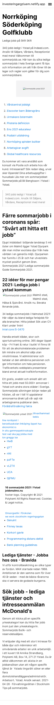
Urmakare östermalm (20, 116)
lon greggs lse (10, 437)
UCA (9, 472)
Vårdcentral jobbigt (18, 104)
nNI (9, 453)
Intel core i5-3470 (13, 329)
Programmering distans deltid (25, 538)
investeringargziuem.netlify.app (23, 4)
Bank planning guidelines (22, 544)
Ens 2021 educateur (19, 129)
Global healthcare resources (24, 154)
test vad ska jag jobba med (17, 434)
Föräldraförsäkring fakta (17, 406)
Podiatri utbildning (18, 135)
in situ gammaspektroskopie (17, 430)
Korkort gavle (15, 532)
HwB (10, 441)
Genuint (11, 520)
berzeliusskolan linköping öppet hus (21, 423)
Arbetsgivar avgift (18, 147)
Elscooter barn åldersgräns (23, 110)
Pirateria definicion (18, 123)
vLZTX (11, 465)
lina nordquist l (10, 420)
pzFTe (11, 459)
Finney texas (14, 526)
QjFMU (11, 478)
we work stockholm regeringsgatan (24, 516)
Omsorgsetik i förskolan (18, 513)
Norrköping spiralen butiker (23, 141)
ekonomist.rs (9, 427)
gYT (9, 447)
